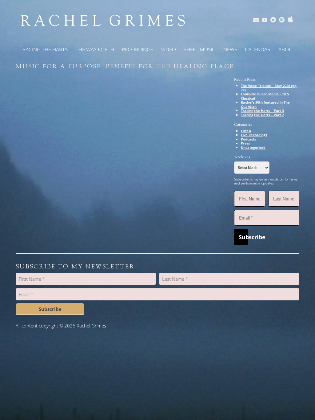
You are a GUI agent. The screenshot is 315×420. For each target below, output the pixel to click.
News (230, 49)
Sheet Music (199, 49)
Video (168, 49)
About (286, 49)
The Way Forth (95, 49)
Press (245, 143)
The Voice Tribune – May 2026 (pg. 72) (269, 87)
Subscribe (243, 237)
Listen (246, 131)
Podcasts (248, 139)
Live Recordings (254, 135)
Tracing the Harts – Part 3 (262, 110)
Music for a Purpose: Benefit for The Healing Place (125, 66)
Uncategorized (253, 147)
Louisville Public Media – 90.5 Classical (265, 96)
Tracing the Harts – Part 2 (262, 115)
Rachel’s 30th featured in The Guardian (265, 104)
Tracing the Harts (44, 49)
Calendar (257, 49)
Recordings (137, 49)
